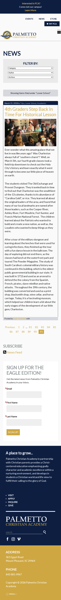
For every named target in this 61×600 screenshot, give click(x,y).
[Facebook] (7, 539)
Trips (22, 103)
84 (48, 327)
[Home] (30, 521)
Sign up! (13, 432)
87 (17, 331)
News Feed (14, 352)
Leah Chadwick (19, 318)
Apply (11, 498)
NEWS (42, 19)
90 (35, 331)
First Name (12, 402)
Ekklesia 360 (11, 594)
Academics (41, 103)
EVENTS (29, 19)
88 (23, 331)
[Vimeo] (19, 539)
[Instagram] (13, 539)
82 (36, 327)
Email (9, 389)
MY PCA (53, 24)
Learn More (30, 10)
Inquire (13, 502)
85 (54, 327)
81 (30, 327)
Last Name (12, 416)
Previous (10, 327)
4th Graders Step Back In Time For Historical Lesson (30, 111)
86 (11, 331)
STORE (53, 19)
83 (42, 327)
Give (10, 505)
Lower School (30, 103)
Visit (11, 495)
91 (41, 331)
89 (29, 331)
